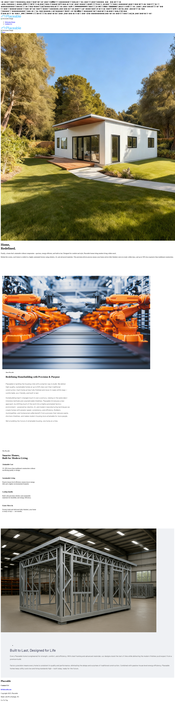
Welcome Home (10, 22)
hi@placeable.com (6, 689)
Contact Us (8, 24)
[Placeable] (11, 17)
